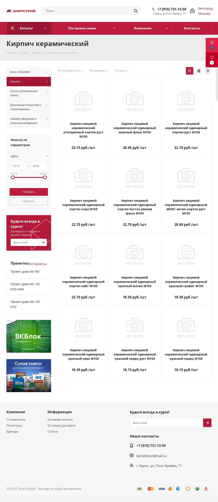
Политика (14, 425)
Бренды (12, 431)
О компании (16, 419)
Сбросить (28, 201)
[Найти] (136, 11)
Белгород (205, 8)
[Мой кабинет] (192, 10)
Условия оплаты (60, 419)
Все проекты (37, 264)
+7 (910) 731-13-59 (171, 9)
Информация (59, 412)
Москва (204, 13)
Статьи (52, 431)
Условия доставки (61, 425)
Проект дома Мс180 (25, 271)
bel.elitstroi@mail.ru (151, 456)
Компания (15, 412)
